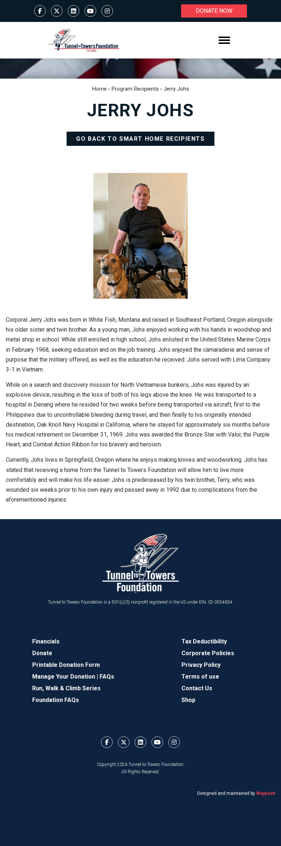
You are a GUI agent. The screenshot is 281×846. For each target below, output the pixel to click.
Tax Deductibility (204, 641)
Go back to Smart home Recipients (140, 138)
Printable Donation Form (66, 664)
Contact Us (196, 688)
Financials (46, 641)
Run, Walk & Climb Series (66, 688)
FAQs (107, 676)
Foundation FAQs (55, 699)
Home (99, 89)
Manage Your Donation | (66, 676)
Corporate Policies (207, 653)
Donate (42, 653)
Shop (188, 699)
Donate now (214, 10)
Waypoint (265, 793)
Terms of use (200, 676)
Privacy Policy (201, 664)
